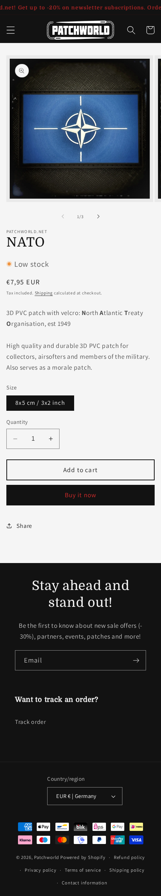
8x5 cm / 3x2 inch (40, 403)
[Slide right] (98, 216)
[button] (10, 30)
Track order (30, 722)
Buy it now (81, 494)
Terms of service (83, 870)
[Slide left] (63, 216)
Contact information (84, 883)
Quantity (17, 421)
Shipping (44, 293)
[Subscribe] (136, 660)
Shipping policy (127, 870)
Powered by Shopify (83, 857)
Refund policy (129, 857)
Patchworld (46, 857)
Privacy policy (40, 870)
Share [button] (24, 526)
